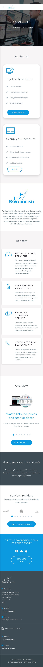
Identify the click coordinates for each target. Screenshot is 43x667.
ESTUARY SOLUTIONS (15, 662)
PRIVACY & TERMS (30, 662)
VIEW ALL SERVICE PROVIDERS (21, 524)
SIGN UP (15, 169)
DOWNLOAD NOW (18, 112)
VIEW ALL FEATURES (21, 443)
